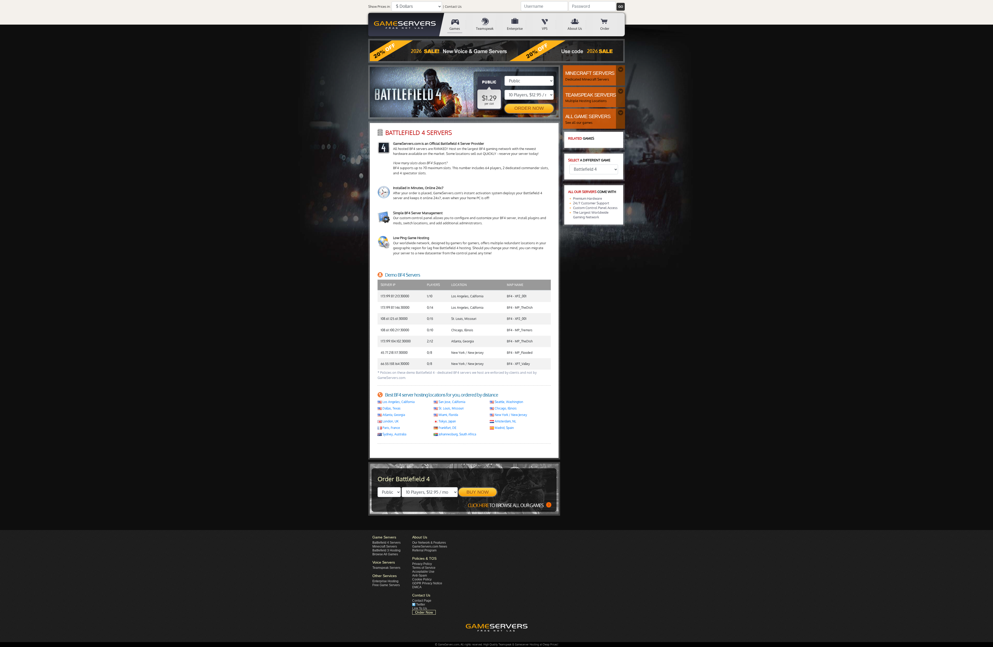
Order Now (424, 612)
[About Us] (578, 24)
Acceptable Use (423, 571)
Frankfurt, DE (447, 428)
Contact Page (421, 600)
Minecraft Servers (384, 546)
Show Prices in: (379, 6)
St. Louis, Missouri (451, 408)
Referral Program (424, 550)
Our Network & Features (429, 542)
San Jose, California (451, 402)
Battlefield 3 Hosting (386, 550)
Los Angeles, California (398, 402)
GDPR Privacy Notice (427, 583)
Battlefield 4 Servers (386, 542)
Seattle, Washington (508, 402)
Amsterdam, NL (505, 421)
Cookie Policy (422, 579)
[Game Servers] (458, 24)
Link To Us (419, 608)
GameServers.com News (429, 546)
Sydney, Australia (394, 434)
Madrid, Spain (504, 428)
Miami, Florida (448, 415)
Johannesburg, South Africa (457, 434)
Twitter (420, 604)
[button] (620, 7)
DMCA (417, 587)
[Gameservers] (405, 24)
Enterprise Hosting (385, 581)
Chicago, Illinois (505, 408)
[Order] (608, 24)
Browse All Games (385, 554)
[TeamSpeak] (488, 24)
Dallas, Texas (391, 408)
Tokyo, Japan (447, 421)
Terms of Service (423, 568)
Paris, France (391, 428)
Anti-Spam (419, 575)
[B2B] (518, 24)
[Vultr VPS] (548, 24)
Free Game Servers (386, 585)
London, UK (390, 421)
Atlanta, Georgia (393, 415)
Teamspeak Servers (386, 568)
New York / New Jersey (510, 415)
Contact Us (453, 6)
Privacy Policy (422, 564)
